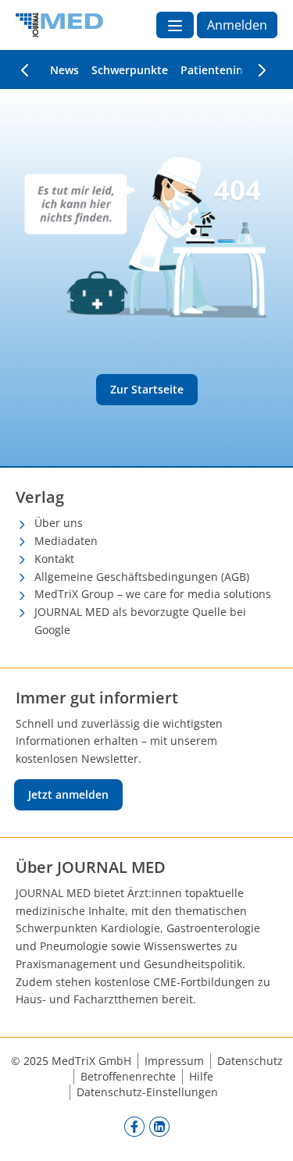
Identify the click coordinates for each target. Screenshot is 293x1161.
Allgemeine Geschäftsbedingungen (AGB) (141, 576)
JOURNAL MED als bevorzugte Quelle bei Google (140, 620)
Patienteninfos (219, 69)
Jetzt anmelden (68, 794)
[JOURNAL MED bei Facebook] (134, 1126)
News (64, 69)
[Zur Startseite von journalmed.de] (59, 25)
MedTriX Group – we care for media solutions (152, 593)
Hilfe (201, 1076)
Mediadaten (66, 540)
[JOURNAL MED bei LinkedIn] (159, 1126)
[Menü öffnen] (175, 25)
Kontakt (54, 558)
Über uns (58, 522)
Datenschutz (250, 1060)
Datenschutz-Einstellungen (147, 1091)
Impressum (174, 1060)
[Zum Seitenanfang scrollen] (265, 1133)
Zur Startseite (147, 389)
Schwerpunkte (129, 69)
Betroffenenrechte (128, 1076)
